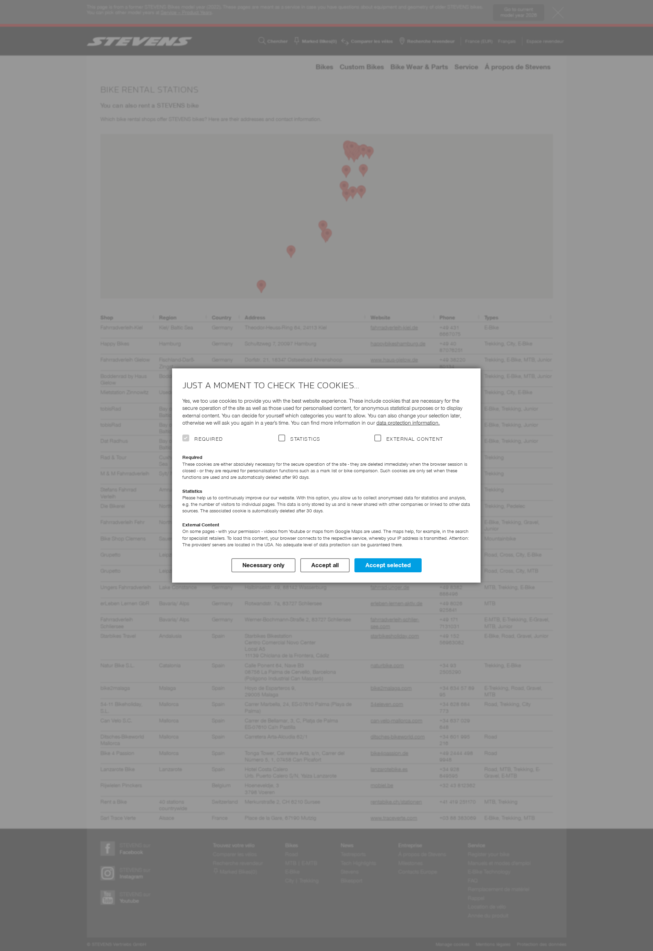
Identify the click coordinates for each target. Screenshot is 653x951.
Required (208, 439)
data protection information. (408, 423)
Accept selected (388, 565)
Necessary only (263, 565)
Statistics (305, 439)
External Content (414, 439)
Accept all (325, 565)
